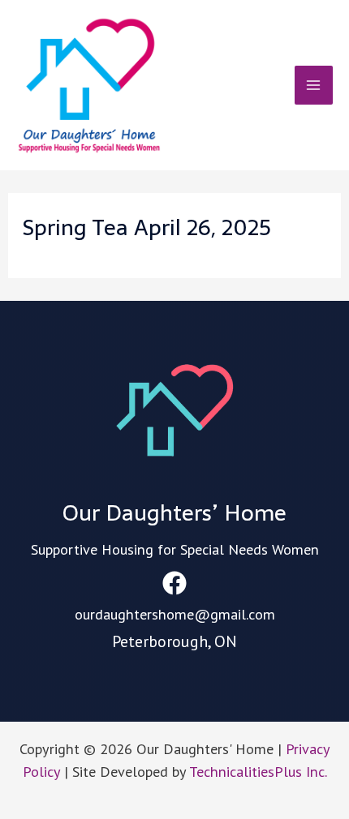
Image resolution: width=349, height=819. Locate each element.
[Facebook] (174, 583)
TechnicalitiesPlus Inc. (258, 771)
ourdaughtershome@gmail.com (175, 614)
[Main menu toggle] (314, 85)
